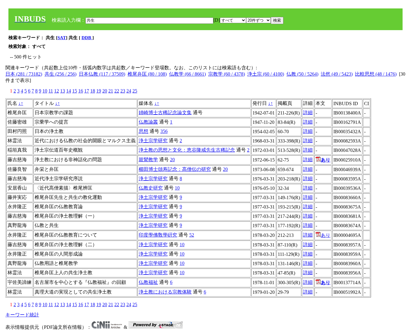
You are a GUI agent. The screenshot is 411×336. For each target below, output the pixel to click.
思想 (143, 131)
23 (122, 90)
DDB (87, 37)
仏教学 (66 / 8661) (187, 74)
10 (44, 90)
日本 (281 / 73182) (23, 74)
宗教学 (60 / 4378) (226, 74)
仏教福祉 (148, 282)
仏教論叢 (148, 121)
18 (92, 90)
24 (128, 90)
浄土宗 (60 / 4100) (265, 74)
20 (104, 90)
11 (50, 90)
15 (74, 90)
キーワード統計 (22, 314)
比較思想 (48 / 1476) (376, 74)
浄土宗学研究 (153, 140)
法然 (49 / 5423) (337, 74)
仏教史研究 (151, 187)
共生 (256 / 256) (60, 74)
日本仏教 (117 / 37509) (102, 74)
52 (191, 234)
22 (116, 90)
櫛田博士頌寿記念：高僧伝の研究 (175, 169)
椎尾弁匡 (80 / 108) (147, 74)
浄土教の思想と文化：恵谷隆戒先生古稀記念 (187, 149)
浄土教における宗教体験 (165, 291)
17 (86, 90)
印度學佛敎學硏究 (158, 234)
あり (325, 235)
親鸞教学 (148, 159)
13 (62, 90)
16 (80, 90)
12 (56, 90)
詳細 (308, 112)
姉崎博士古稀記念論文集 (165, 112)
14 (68, 90)
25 (134, 90)
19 (98, 90)
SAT (61, 37)
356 (164, 131)
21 (110, 90)
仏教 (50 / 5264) (302, 74)
